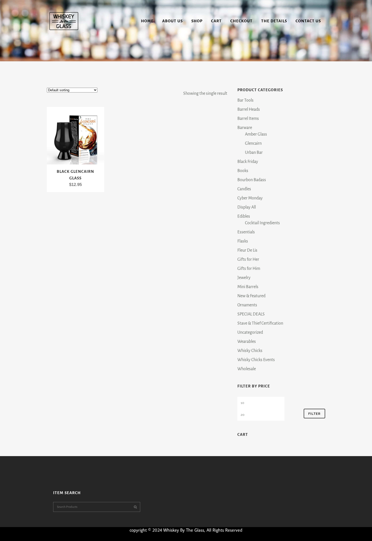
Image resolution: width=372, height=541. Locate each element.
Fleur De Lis (247, 250)
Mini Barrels (247, 287)
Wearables (246, 341)
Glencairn (253, 143)
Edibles (243, 216)
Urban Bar (254, 152)
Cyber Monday (250, 198)
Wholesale (246, 369)
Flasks (242, 241)
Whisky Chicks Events (256, 360)
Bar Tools (245, 100)
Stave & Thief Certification (260, 323)
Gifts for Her (248, 259)
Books (242, 171)
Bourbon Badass (251, 180)
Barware (244, 127)
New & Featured (251, 296)
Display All (246, 207)
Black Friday (247, 161)
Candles (244, 189)
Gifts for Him (248, 268)
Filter (314, 414)
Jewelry (244, 277)
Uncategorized (250, 332)
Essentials (246, 232)
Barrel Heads (248, 109)
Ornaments (247, 305)
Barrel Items (248, 118)
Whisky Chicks (249, 350)
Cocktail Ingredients (262, 223)
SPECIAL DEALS (251, 314)
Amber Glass (256, 134)
